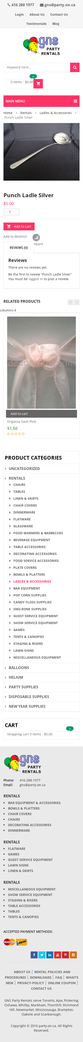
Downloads (40, 977)
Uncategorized (24, 468)
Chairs (19, 484)
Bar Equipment (26, 588)
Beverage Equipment (31, 540)
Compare (36, 238)
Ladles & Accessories (56, 113)
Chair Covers (25, 505)
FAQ (58, 977)
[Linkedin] (50, 954)
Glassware (23, 526)
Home (7, 113)
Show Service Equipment (35, 623)
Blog (55, 23)
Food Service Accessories (36, 560)
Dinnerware (24, 512)
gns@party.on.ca (59, 4)
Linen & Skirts (26, 498)
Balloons (19, 667)
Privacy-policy (30, 983)
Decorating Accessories (35, 554)
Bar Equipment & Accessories (34, 803)
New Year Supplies (27, 706)
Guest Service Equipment (35, 616)
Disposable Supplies (29, 696)
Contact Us (59, 14)
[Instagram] (73, 954)
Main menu (15, 101)
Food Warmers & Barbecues (38, 533)
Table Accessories (29, 547)
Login (19, 14)
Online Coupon (62, 983)
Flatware (22, 519)
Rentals (26, 113)
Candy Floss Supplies (32, 602)
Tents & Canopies (28, 636)
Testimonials (36, 23)
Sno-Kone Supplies (30, 609)
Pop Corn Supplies (29, 595)
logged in (36, 279)
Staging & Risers (28, 643)
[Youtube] (58, 954)
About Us (37, 14)
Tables (19, 491)
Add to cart (22, 226)
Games (19, 630)
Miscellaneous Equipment (37, 657)
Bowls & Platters (29, 574)
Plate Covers (25, 567)
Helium (16, 677)
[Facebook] (34, 954)
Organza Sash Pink (21, 421)
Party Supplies (23, 687)
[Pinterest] (65, 954)
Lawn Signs (23, 650)
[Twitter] (42, 954)
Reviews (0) (19, 247)
